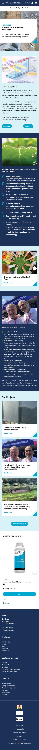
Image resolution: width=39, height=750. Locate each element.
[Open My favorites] (28, 2)
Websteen (27, 743)
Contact (4, 663)
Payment (5, 649)
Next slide (35, 268)
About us (5, 667)
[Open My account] (32, 2)
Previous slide (4, 268)
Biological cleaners (8, 686)
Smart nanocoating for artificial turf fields (17, 278)
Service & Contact (19, 733)
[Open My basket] (35, 2)
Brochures (5, 651)
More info (6, 126)
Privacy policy (19, 729)
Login (4, 646)
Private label (6, 642)
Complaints (6, 665)
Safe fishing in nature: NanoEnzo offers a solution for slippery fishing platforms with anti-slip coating (17, 506)
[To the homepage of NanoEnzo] (13, 3)
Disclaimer (19, 725)
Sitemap (19, 736)
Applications (6, 692)
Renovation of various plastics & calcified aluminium (16, 429)
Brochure (28, 126)
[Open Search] (25, 2)
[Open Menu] (3, 2)
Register (5, 644)
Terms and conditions (9, 671)
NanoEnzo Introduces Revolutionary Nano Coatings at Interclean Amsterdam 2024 (17, 467)
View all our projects (19, 524)
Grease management (9, 688)
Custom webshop (14, 743)
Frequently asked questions (11, 669)
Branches (5, 690)
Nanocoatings (6, 683)
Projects (5, 694)
